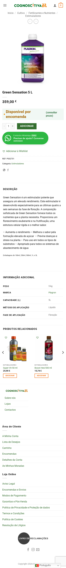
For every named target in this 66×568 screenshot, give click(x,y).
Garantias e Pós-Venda (14, 501)
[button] (5, 5)
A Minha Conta (10, 436)
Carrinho (7, 448)
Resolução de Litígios (13, 525)
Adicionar (27, 126)
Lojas (8, 403)
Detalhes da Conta (12, 459)
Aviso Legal (8, 483)
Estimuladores (33, 15)
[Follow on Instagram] (33, 550)
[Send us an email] (37, 550)
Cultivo (21, 13)
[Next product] (30, 21)
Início (11, 13)
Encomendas (9, 453)
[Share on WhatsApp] (4, 170)
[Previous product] (36, 21)
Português (45, 565)
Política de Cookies (12, 519)
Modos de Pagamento (14, 495)
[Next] (63, 359)
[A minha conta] (54, 5)
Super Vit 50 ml (10, 368)
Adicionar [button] (10, 376)
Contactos (10, 409)
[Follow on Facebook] (28, 550)
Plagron (52, 292)
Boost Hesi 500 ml (43, 368)
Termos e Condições (13, 513)
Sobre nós (10, 397)
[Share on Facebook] (8, 170)
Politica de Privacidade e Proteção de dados (26, 507)
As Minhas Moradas (13, 465)
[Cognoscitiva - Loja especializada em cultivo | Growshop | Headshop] (30, 5)
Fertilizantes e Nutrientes (42, 13)
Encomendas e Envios (14, 489)
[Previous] (3, 359)
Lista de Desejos (11, 442)
